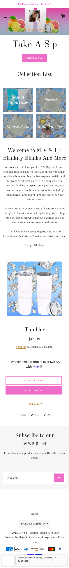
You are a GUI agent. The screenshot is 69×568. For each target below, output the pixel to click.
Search (34, 513)
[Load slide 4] (36, 30)
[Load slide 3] (33, 30)
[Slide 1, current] (25, 30)
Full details (33, 404)
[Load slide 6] (44, 30)
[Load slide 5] (40, 30)
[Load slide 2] (29, 30)
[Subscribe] (59, 478)
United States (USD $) (33, 523)
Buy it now (33, 390)
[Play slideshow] (51, 30)
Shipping (21, 346)
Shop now (34, 58)
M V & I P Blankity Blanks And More (39, 532)
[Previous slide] (8, 30)
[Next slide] (61, 30)
